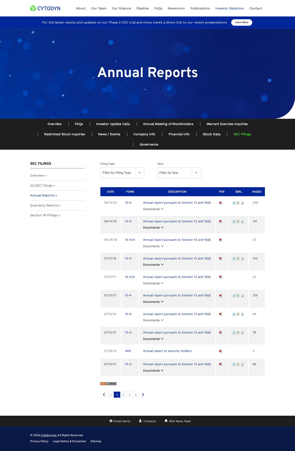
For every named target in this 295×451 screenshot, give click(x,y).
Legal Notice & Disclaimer (69, 441)
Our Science (121, 8)
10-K (128, 202)
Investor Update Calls (113, 124)
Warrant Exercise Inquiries (227, 124)
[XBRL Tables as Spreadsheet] (238, 202)
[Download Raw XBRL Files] (242, 202)
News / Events (109, 134)
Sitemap (96, 441)
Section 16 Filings (43, 215)
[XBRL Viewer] (234, 202)
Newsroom (176, 8)
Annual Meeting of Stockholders (168, 124)
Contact (255, 8)
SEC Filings (242, 134)
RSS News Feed (180, 421)
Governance (149, 144)
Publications (200, 8)
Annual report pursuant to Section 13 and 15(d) (177, 202)
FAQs (158, 8)
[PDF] (221, 202)
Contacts (149, 421)
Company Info (144, 134)
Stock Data (211, 134)
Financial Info (179, 134)
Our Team (98, 8)
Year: (160, 164)
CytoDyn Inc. (49, 435)
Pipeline (142, 8)
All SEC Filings (41, 185)
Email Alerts (122, 421)
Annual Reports (42, 195)
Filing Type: (107, 164)
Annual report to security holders (167, 351)
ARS (128, 351)
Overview (55, 124)
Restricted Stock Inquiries (64, 134)
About (81, 8)
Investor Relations (229, 8)
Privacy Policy (39, 441)
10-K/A (130, 240)
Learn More (241, 22)
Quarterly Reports (44, 205)
